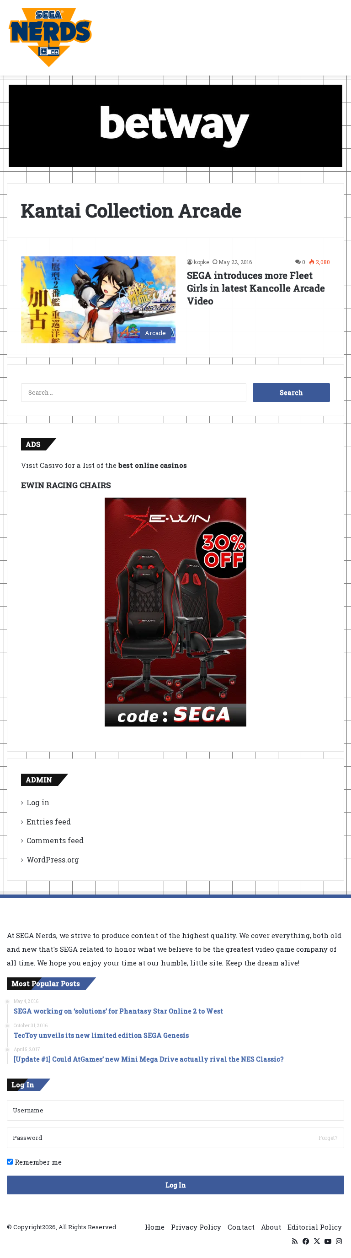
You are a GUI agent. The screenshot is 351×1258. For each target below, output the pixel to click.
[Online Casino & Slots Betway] (175, 125)
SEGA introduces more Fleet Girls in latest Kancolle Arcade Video (256, 288)
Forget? (328, 1137)
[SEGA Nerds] (50, 37)
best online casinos (152, 465)
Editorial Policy (314, 1226)
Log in (38, 802)
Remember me (37, 1161)
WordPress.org (53, 859)
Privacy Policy (196, 1226)
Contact (241, 1226)
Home (155, 1226)
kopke (201, 262)
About (271, 1226)
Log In (175, 1185)
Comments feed (55, 840)
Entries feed (49, 821)
